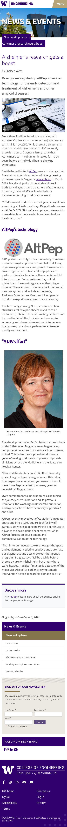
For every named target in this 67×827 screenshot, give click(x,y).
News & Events (15, 626)
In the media (13, 650)
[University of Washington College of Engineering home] (33, 770)
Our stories (12, 643)
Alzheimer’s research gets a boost (22, 43)
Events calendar (14, 671)
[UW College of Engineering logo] (19, 4)
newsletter (23, 664)
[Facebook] (5, 749)
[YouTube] (16, 749)
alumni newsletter (21, 657)
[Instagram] (8, 749)
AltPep (33, 171)
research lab (43, 179)
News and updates (15, 37)
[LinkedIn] (11, 749)
